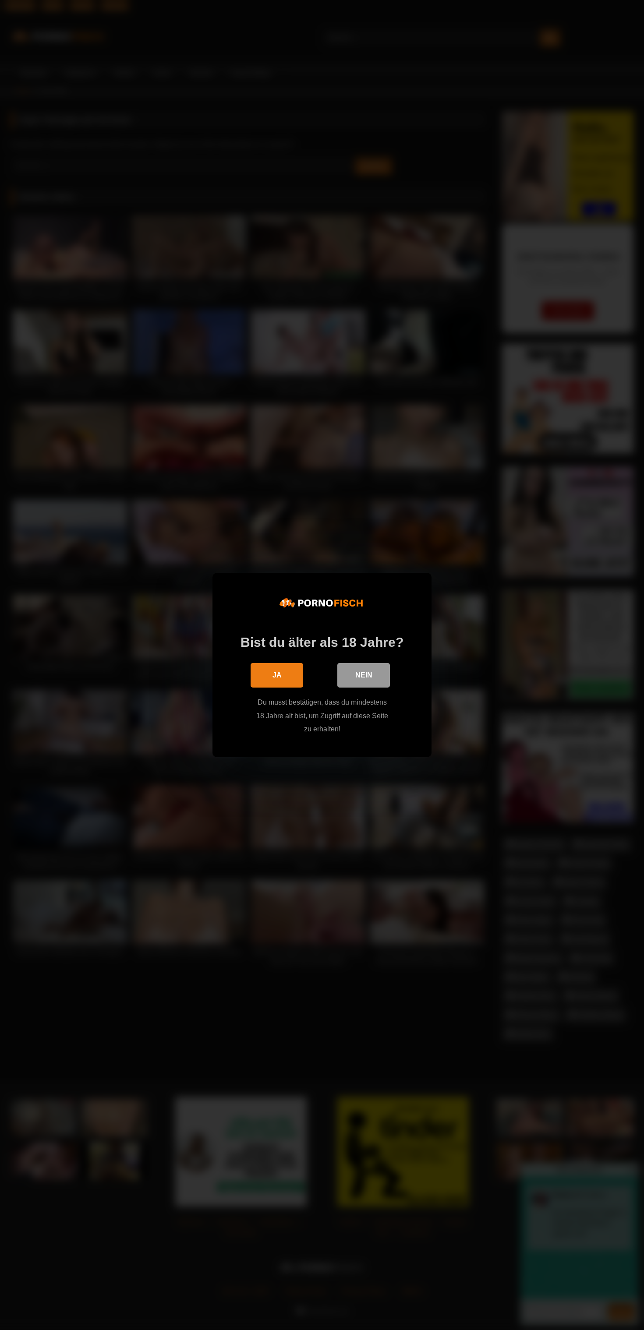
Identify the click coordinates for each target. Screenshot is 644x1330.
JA (277, 675)
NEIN (363, 675)
